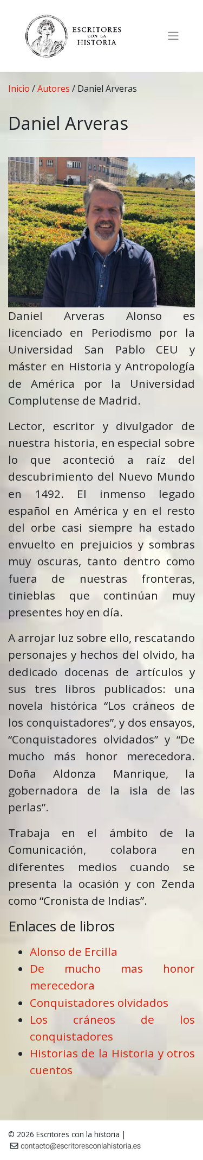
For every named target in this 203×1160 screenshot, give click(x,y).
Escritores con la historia (78, 1134)
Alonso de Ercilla (73, 951)
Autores (53, 88)
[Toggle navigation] (173, 36)
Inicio (19, 88)
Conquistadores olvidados (99, 1002)
